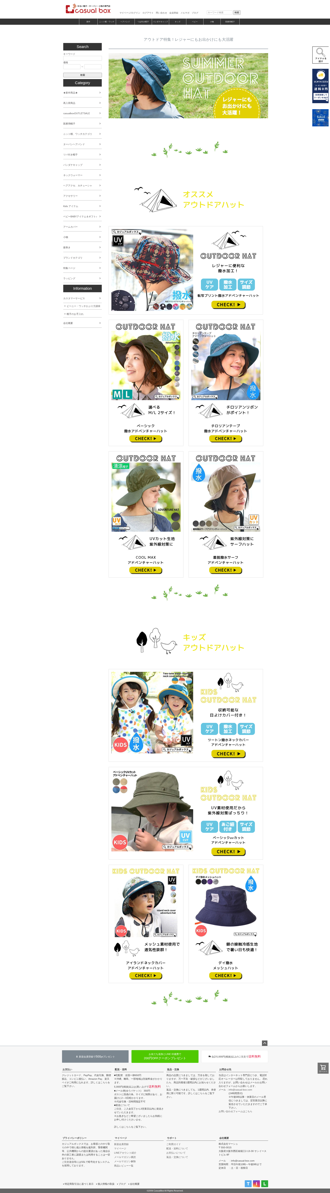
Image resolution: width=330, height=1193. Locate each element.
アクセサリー (70, 195)
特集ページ (69, 268)
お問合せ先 (225, 1069)
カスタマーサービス (74, 298)
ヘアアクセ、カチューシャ (77, 185)
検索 (237, 12)
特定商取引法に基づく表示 (79, 1184)
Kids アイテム (70, 206)
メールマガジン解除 (125, 1161)
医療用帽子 (230, 22)
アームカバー (70, 226)
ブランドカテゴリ (72, 257)
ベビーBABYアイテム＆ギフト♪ (80, 216)
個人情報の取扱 (106, 1184)
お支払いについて (176, 1152)
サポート (172, 1138)
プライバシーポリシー (75, 1138)
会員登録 (173, 13)
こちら (104, 1082)
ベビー (195, 22)
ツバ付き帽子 (70, 154)
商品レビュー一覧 (123, 1165)
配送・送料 (121, 1069)
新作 (88, 22)
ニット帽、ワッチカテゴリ (77, 134)
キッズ (177, 22)
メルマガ (184, 13)
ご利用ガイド (173, 1144)
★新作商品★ (70, 92)
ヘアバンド (125, 22)
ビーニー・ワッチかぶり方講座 (83, 306)
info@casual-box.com (240, 1089)
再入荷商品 (69, 103)
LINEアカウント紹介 (125, 1152)
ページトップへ (264, 1043)
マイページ (121, 1138)
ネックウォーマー (72, 175)
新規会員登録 (121, 1144)
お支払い (67, 1069)
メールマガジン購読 (125, 1157)
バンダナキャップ (160, 22)
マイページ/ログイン (129, 13)
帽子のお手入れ (75, 314)
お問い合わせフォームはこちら (235, 1111)
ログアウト (148, 13)
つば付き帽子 (143, 22)
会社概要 (68, 323)
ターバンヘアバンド (74, 144)
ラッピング (69, 278)
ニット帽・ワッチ (106, 22)
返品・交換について (177, 1157)
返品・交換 (173, 1069)
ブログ (195, 13)
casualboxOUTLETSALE (76, 113)
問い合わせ (161, 13)
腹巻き (66, 247)
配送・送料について (177, 1148)
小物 (212, 22)
